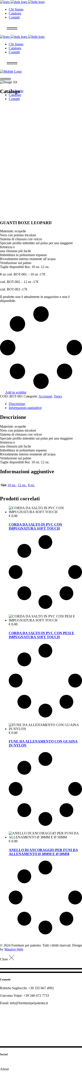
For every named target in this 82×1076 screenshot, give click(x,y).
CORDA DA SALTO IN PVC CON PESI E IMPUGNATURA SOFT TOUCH (41, 635)
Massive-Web (13, 949)
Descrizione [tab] (17, 404)
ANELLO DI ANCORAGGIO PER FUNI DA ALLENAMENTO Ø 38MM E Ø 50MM (43, 852)
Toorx (58, 396)
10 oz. (11, 485)
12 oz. (22, 485)
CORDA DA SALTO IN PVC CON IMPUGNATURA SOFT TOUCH (35, 526)
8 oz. (31, 485)
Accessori (45, 396)
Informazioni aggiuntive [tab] (25, 408)
